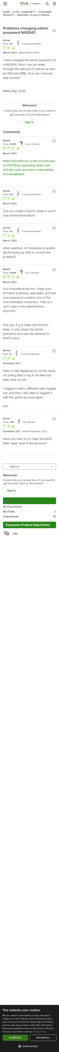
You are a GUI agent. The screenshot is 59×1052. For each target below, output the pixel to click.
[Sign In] (54, 3)
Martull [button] (6, 350)
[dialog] (29, 1028)
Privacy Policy (39, 1031)
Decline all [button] (43, 1037)
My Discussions (12, 506)
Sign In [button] (29, 122)
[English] (29, 3)
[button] (54, 31)
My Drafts (29, 511)
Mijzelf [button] (6, 140)
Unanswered (29, 516)
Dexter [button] (6, 418)
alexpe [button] (6, 40)
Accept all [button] (15, 1037)
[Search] (47, 3)
